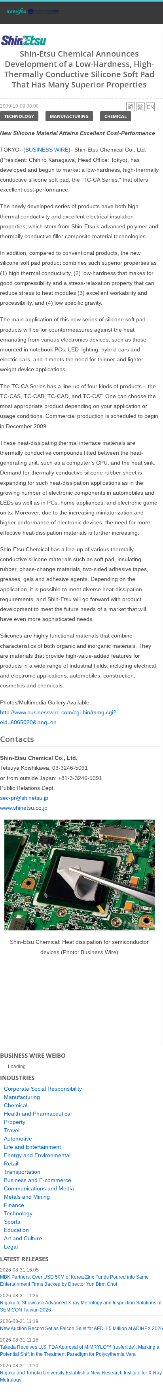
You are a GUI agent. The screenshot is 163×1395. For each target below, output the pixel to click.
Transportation (22, 1172)
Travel (11, 1130)
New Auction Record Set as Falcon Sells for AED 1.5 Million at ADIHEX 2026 (81, 1328)
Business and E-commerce (37, 1180)
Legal (11, 1246)
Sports (12, 1221)
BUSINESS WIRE (46, 149)
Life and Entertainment (32, 1147)
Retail (11, 1163)
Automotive (18, 1138)
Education (16, 1230)
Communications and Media (39, 1188)
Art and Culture (23, 1238)
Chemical (115, 116)
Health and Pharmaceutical (38, 1113)
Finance (14, 1205)
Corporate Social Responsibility (43, 1089)
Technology (19, 116)
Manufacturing (69, 116)
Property (14, 1122)
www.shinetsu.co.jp (23, 808)
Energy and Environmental (37, 1155)
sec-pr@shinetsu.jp (24, 798)
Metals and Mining (27, 1197)
